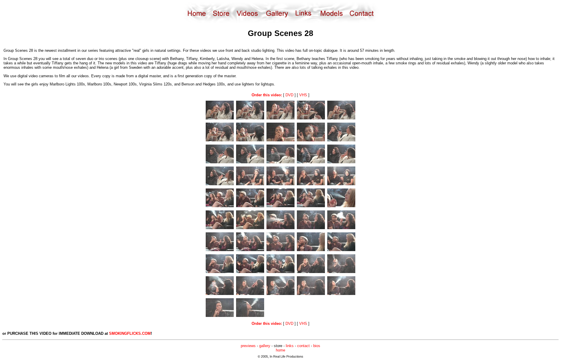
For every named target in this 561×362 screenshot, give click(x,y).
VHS (303, 95)
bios (316, 346)
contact (303, 346)
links (290, 346)
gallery (264, 346)
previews (248, 346)
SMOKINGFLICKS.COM (130, 333)
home (280, 350)
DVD (289, 95)
